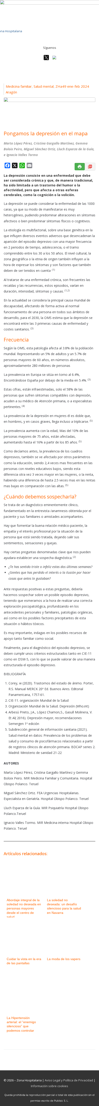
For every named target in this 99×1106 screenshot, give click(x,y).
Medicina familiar (19, 86)
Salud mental (44, 86)
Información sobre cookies (49, 1086)
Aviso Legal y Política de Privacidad (69, 1080)
